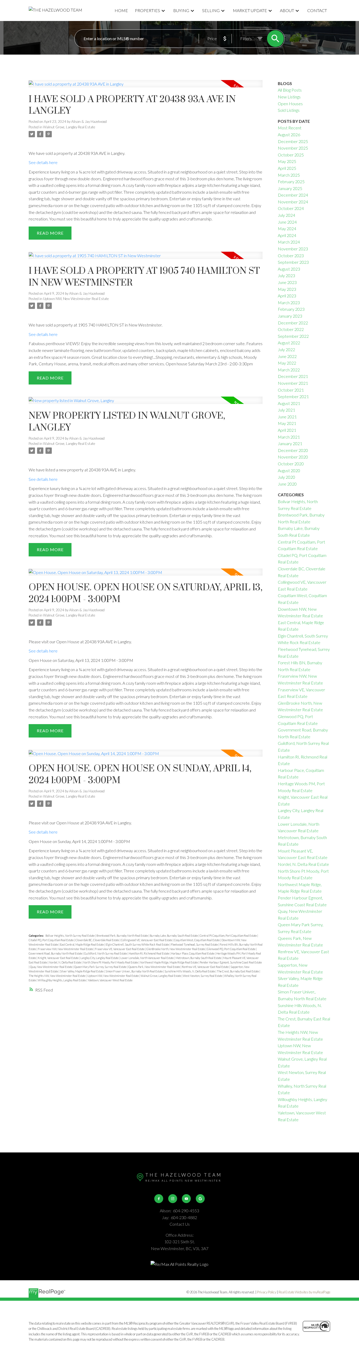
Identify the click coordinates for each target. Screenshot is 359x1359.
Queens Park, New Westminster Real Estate (154, 966)
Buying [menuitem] (181, 10)
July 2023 (286, 275)
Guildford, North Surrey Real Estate (105, 953)
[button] (158, 1198)
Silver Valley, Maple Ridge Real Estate (82, 971)
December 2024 (293, 194)
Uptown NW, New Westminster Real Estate (76, 299)
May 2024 (287, 228)
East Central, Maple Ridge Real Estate (82, 944)
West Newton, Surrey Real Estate (203, 975)
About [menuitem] (287, 10)
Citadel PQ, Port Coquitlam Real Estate (51, 940)
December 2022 (293, 322)
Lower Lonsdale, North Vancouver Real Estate (147, 958)
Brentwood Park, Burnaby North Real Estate (122, 935)
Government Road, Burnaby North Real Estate (56, 953)
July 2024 (286, 215)
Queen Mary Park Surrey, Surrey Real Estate (100, 966)
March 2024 (289, 241)
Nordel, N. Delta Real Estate (65, 962)
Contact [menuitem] (317, 10)
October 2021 (291, 389)
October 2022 (291, 329)
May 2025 (287, 161)
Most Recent (289, 127)
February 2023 (291, 309)
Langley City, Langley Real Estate (99, 958)
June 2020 (287, 483)
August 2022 (289, 342)
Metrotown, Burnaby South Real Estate (199, 958)
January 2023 (290, 315)
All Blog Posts (290, 89)
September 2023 (293, 262)
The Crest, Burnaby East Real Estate (238, 971)
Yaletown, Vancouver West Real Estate (110, 980)
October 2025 (291, 154)
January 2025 (290, 188)
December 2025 (293, 141)
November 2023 (293, 248)
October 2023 (291, 255)
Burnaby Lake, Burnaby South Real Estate (174, 935)
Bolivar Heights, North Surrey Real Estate (70, 935)
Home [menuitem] (121, 10)
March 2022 (289, 369)
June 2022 (287, 356)
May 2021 (287, 423)
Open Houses (290, 103)
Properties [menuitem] (147, 10)
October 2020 (291, 463)
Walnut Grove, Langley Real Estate (69, 127)
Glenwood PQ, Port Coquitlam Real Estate (231, 949)
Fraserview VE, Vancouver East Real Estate (120, 949)
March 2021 (289, 436)
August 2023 (289, 268)
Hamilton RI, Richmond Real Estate (149, 953)
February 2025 (291, 181)
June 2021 (287, 416)
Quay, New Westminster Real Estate (51, 966)
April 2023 (287, 295)
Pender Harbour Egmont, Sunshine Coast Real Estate (231, 962)
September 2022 (293, 336)
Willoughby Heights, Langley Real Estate (62, 980)
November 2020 (293, 456)
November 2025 (293, 147)
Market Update (250, 10)
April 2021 (287, 430)
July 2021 (286, 409)
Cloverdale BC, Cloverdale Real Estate (97, 940)
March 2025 (289, 174)
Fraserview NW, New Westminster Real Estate (66, 949)
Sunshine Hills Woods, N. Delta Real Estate (190, 971)
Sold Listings (289, 110)
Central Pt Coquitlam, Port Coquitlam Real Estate (228, 935)
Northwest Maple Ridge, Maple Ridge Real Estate (169, 962)
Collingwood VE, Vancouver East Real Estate (147, 940)
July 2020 (286, 477)
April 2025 (287, 168)
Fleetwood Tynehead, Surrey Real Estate (194, 944)
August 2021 (289, 403)
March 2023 (289, 302)
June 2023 (287, 282)
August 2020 (289, 470)
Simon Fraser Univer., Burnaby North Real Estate (134, 971)
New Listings (289, 96)
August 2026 (289, 134)
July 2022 (286, 349)
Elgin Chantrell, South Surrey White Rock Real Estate (138, 944)
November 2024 (293, 201)
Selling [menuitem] (211, 10)
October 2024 (291, 208)
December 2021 (293, 376)
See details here (43, 162)
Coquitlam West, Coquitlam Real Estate (197, 940)
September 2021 (293, 396)
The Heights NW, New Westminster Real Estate (57, 975)
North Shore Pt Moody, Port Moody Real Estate (111, 962)
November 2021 (293, 383)
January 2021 (290, 443)
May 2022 (287, 362)
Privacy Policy (266, 1292)
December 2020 (293, 450)
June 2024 (287, 221)
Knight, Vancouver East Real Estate (58, 958)
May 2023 (287, 289)
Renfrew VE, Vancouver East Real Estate (205, 966)
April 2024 (287, 235)
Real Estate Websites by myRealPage (304, 1292)
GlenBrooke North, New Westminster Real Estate (176, 949)
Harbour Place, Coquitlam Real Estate (193, 953)
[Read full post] (146, 87)
